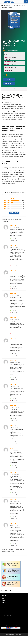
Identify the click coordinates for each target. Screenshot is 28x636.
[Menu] (1, 2)
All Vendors (4, 602)
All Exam (3, 600)
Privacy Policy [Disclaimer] (6, 613)
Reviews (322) (13, 89)
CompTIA (8, 5)
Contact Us (4, 609)
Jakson (5, 48)
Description (5, 89)
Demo (8, 79)
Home (2, 5)
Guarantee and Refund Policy (7, 615)
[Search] (22, 2)
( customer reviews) (13, 50)
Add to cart (9, 83)
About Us (3, 611)
